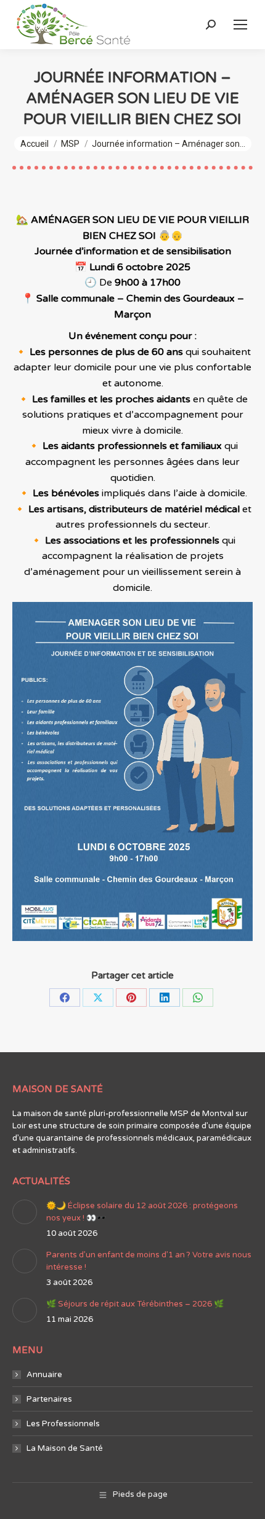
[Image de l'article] (24, 1212)
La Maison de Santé (64, 1448)
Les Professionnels (63, 1424)
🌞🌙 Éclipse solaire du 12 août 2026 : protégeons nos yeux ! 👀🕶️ (142, 1212)
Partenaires (49, 1399)
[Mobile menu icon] (240, 24)
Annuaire (44, 1375)
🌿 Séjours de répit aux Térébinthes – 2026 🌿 (135, 1304)
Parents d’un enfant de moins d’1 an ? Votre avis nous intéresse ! (148, 1261)
